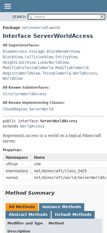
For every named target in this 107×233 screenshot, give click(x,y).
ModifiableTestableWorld (28, 67)
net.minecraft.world (41, 27)
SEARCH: (19, 17)
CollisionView (39, 57)
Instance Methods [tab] (61, 207)
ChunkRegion (15, 109)
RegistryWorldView (21, 73)
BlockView (12, 57)
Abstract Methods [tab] (28, 214)
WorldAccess (85, 73)
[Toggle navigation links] (7, 6)
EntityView (66, 57)
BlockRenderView (63, 51)
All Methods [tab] (22, 207)
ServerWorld (41, 109)
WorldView (12, 78)
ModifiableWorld (71, 67)
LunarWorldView (53, 62)
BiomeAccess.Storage (23, 51)
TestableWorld (56, 73)
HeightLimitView (19, 62)
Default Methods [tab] (73, 214)
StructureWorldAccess (25, 94)
